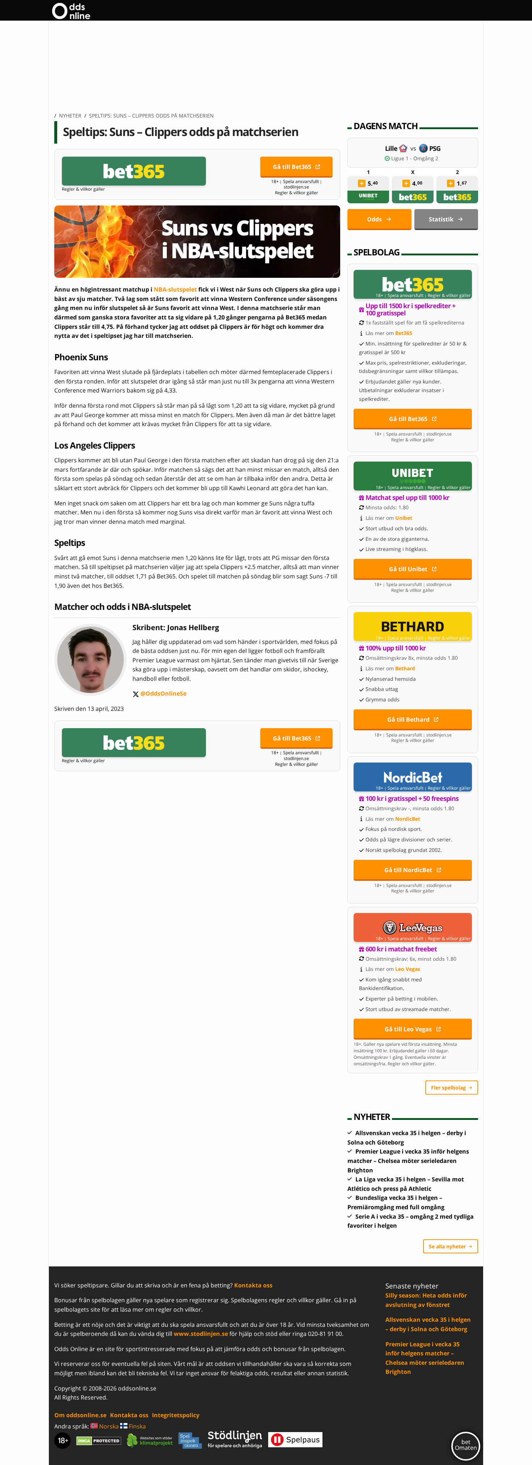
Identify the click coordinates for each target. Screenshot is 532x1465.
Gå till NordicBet (408, 870)
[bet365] (413, 197)
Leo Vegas (407, 968)
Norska (108, 1426)
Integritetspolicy (175, 1415)
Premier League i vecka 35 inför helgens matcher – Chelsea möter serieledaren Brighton (408, 1160)
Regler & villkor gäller (83, 189)
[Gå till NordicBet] (413, 777)
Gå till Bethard (408, 719)
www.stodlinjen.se (201, 1334)
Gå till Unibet (408, 569)
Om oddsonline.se (80, 1415)
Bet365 (403, 333)
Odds (374, 219)
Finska (136, 1426)
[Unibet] (368, 197)
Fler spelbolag (448, 1087)
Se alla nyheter (447, 1246)
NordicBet (407, 818)
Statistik (441, 219)
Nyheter (70, 115)
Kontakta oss (253, 1285)
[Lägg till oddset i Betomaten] (362, 183)
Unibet (403, 517)
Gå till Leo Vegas (408, 1029)
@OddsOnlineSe (159, 693)
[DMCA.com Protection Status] (98, 1440)
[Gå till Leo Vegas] (413, 927)
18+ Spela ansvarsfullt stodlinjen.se (296, 184)
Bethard (405, 668)
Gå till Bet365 (292, 167)
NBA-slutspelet (175, 289)
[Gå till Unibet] (413, 476)
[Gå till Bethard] (413, 626)
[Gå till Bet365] (134, 171)
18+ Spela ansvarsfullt (399, 295)
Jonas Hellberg (193, 627)
